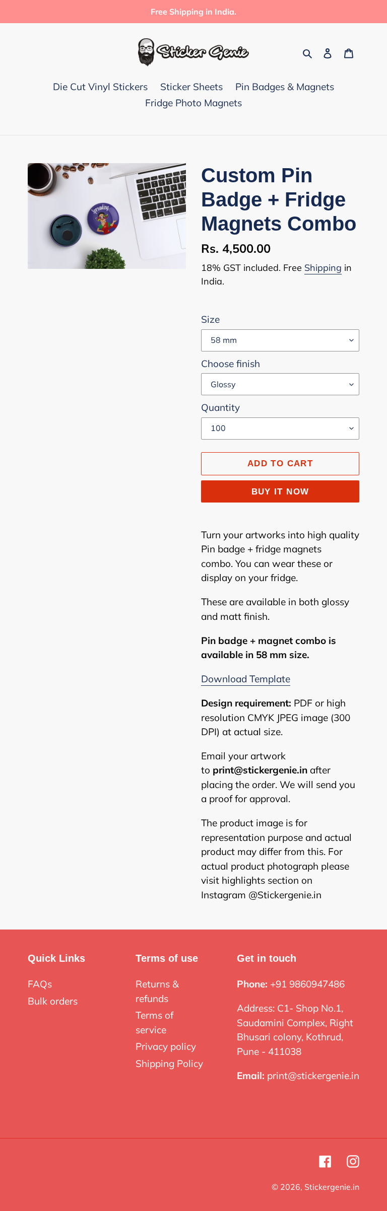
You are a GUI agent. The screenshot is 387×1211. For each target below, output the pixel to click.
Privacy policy (166, 1046)
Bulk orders (53, 1001)
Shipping (323, 267)
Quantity (220, 407)
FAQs (40, 984)
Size (210, 319)
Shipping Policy (169, 1063)
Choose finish (230, 364)
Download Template (245, 679)
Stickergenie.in (331, 1187)
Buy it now (280, 491)
